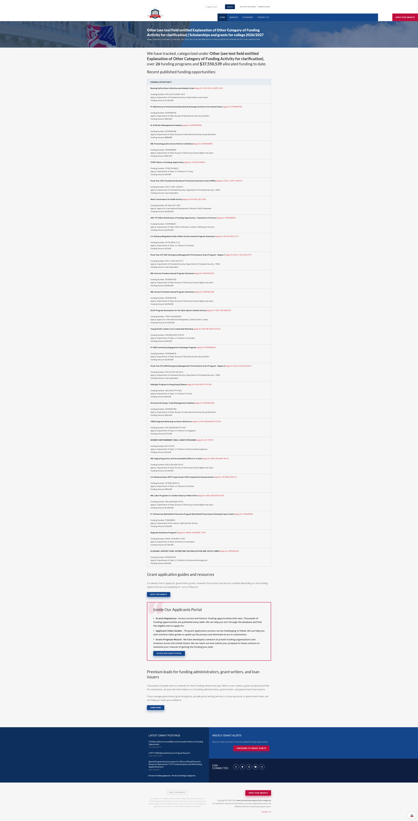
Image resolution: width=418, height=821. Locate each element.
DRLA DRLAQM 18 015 (174, 501)
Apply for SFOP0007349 (204, 292)
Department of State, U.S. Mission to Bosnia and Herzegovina (182, 449)
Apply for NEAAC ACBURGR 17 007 (192, 532)
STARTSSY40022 (172, 168)
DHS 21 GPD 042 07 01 (174, 261)
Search (230, 7)
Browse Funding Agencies (160, 775)
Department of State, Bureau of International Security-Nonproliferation (186, 134)
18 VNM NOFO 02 (172, 483)
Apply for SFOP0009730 (232, 107)
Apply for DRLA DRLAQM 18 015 (211, 495)
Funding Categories (161, 39)
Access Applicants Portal (169, 653)
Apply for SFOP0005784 (204, 403)
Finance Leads (264, 7)
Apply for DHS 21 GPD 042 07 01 (238, 255)
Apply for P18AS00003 (244, 514)
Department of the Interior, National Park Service (177, 523)
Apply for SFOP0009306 (191, 125)
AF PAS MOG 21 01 (172, 242)
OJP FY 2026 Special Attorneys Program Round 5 (169, 753)
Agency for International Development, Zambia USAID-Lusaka (182, 319)
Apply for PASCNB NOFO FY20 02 (207, 329)
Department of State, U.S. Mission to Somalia (175, 245)
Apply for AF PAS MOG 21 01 (227, 236)
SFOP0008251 (170, 224)
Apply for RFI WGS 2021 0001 (194, 199)
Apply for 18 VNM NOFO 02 (225, 477)
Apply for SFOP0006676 (206, 347)
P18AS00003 (170, 520)
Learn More (155, 707)
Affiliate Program (248, 7)
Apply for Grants (405, 17)
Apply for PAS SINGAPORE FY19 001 (206, 421)
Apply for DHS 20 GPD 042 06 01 (238, 366)
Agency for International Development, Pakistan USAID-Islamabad (184, 208)
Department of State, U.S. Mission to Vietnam (175, 486)
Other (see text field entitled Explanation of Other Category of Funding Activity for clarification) (215, 39)
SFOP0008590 (170, 150)
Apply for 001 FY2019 (204, 440)
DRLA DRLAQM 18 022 (174, 464)
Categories (247, 17)
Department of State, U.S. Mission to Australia (176, 338)
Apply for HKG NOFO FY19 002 (199, 384)
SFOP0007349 (170, 298)
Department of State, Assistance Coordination (176, 542)
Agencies (233, 17)
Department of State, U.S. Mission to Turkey (175, 171)
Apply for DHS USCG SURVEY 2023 (209, 88)
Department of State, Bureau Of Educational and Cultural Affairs (183, 116)
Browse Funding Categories (184, 775)
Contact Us (263, 17)
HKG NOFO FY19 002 (173, 390)
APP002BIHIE (170, 557)
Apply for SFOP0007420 (204, 273)
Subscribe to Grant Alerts (251, 748)
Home (222, 17)
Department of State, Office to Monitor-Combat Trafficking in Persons (185, 227)
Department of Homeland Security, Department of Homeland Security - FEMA (188, 190)
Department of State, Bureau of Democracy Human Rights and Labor (185, 153)
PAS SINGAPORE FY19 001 (175, 427)
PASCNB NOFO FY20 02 (174, 335)
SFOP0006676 (170, 353)
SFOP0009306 (170, 131)
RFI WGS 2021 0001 (173, 205)
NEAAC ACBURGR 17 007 (175, 538)
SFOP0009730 (170, 113)
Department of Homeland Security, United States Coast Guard (182, 97)
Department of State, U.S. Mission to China (174, 393)
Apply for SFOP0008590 (203, 144)
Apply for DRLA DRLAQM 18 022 (216, 458)
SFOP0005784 (170, 409)
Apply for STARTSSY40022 (194, 162)
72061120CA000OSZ (173, 316)
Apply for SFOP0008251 (226, 218)
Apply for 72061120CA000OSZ (219, 310)
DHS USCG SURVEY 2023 (175, 94)
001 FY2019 (169, 446)
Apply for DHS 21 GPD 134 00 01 (229, 181)
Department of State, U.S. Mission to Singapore (176, 430)
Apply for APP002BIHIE (229, 551)
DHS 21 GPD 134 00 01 (174, 187)
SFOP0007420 (170, 279)
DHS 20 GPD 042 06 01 (174, 372)
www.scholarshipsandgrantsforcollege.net (254, 800)
